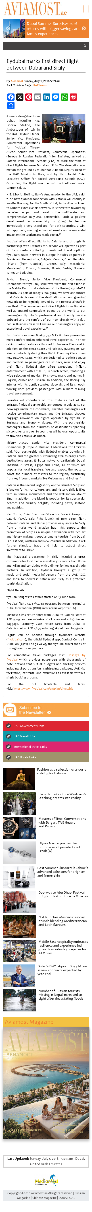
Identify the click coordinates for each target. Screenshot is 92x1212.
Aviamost (17, 81)
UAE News (40, 85)
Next (84, 28)
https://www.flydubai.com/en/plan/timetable (43, 689)
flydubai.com (16, 639)
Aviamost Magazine (29, 1021)
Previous (8, 28)
